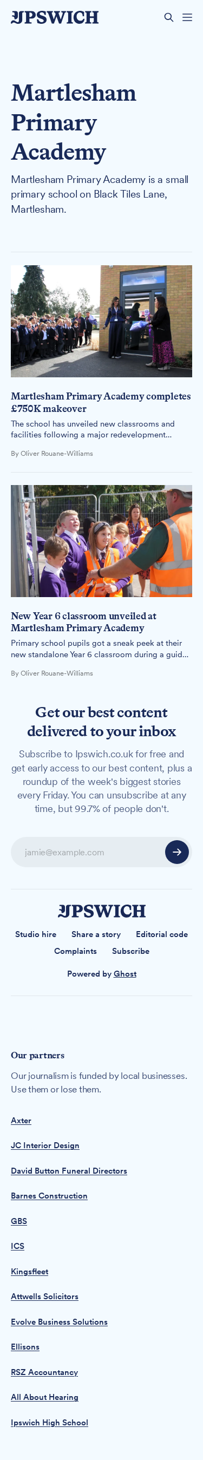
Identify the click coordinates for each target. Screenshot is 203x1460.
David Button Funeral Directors (69, 1171)
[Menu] (187, 17)
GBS (19, 1221)
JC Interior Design (45, 1145)
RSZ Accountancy (44, 1372)
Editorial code (162, 934)
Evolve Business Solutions (59, 1322)
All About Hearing (44, 1397)
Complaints (75, 951)
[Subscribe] (177, 852)
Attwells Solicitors (44, 1296)
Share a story (96, 934)
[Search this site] (169, 17)
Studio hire (35, 934)
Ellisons (25, 1347)
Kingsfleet (29, 1271)
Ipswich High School (49, 1423)
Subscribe (130, 951)
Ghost (125, 974)
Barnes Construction (49, 1196)
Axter (21, 1120)
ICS (17, 1246)
